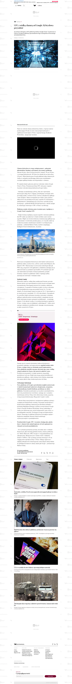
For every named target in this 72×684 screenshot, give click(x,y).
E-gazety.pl (47, 651)
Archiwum (36, 654)
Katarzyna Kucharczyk (22, 124)
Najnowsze (39, 459)
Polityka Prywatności (26, 649)
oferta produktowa (35, 666)
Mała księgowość (49, 654)
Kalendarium (25, 666)
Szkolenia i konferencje (19, 663)
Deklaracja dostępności (27, 655)
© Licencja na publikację (22, 450)
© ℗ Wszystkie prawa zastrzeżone (25, 451)
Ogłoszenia (36, 651)
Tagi (47, 459)
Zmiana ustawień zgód (27, 651)
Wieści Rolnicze (48, 657)
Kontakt (16, 651)
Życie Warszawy (49, 658)
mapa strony (17, 666)
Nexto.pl (47, 652)
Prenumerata (37, 652)
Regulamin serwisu (26, 652)
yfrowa (40, 5)
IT (21, 21)
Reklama (36, 649)
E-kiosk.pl (47, 649)
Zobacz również (18, 459)
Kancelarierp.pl (48, 655)
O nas (15, 649)
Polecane (29, 459)
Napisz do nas (17, 652)
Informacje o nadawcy (27, 654)
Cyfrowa (18, 21)
